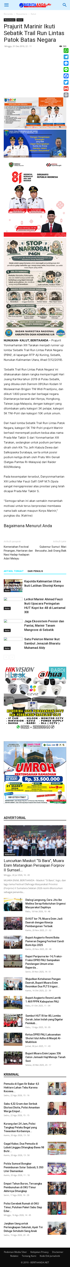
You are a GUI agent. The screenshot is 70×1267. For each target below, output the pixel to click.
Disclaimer (57, 1252)
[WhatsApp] (66, 50)
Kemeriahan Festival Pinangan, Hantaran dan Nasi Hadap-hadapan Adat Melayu (18, 552)
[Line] (66, 69)
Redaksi (14, 1255)
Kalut (33, 13)
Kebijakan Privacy (39, 1252)
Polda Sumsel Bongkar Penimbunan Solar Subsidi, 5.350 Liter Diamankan (23, 1167)
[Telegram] (66, 57)
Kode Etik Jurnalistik (50, 1255)
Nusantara (21, 13)
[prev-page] (6, 657)
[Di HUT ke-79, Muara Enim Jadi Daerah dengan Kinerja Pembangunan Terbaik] (13, 923)
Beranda (8, 13)
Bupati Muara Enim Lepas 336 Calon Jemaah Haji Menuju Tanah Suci (45, 1057)
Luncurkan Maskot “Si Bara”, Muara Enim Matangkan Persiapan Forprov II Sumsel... (34, 865)
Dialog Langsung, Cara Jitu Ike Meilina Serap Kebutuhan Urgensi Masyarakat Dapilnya (45, 903)
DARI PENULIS (35, 571)
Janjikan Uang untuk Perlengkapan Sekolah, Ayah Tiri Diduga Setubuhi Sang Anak (23, 1227)
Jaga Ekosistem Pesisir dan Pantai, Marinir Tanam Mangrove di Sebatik (44, 625)
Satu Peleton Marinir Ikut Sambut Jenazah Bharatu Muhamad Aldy (42, 643)
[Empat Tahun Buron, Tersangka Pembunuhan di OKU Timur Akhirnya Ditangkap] (57, 1188)
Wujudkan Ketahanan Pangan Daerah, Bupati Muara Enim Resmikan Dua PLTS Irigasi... (43, 982)
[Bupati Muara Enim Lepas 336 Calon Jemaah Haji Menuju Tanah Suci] (13, 1058)
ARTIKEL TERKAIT (14, 571)
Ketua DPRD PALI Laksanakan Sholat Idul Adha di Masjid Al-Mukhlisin (43, 1038)
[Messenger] (66, 63)
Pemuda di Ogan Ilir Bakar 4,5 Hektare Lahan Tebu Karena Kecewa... (21, 1087)
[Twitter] (66, 82)
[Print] (66, 95)
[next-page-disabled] (12, 657)
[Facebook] (66, 76)
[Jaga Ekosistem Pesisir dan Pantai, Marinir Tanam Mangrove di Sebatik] (13, 625)
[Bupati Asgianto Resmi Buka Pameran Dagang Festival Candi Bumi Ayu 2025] (13, 942)
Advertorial (10, 854)
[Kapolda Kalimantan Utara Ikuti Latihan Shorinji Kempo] (13, 585)
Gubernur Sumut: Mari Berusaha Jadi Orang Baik (50, 548)
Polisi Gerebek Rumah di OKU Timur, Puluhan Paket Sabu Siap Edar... (23, 1207)
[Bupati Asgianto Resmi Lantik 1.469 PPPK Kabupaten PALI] (13, 1002)
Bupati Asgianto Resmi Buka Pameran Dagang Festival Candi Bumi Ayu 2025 (44, 941)
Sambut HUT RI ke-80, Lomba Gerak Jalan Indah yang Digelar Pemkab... (44, 1019)
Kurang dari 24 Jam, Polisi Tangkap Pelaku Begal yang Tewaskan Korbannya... (20, 1127)
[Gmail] (66, 88)
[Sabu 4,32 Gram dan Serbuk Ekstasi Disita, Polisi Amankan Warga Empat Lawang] (57, 1108)
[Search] (65, 5)
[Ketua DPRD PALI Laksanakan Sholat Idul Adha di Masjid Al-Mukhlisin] (13, 1039)
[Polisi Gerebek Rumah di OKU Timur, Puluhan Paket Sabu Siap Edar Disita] (57, 1208)
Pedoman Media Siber (15, 1252)
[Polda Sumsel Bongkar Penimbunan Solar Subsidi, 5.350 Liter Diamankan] (57, 1168)
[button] (6, 5)
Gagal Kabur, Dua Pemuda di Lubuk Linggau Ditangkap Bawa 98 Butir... (24, 1147)
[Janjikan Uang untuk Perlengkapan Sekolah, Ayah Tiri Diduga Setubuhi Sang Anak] (57, 1228)
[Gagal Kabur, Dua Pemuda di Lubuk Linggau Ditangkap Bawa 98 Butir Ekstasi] (57, 1148)
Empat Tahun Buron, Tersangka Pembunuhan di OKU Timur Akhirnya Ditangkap (23, 1187)
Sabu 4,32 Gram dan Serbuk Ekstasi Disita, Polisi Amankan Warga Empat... (22, 1107)
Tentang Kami (29, 1255)
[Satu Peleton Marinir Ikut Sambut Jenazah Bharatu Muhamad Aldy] (13, 643)
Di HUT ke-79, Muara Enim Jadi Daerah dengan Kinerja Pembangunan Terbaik (43, 922)
